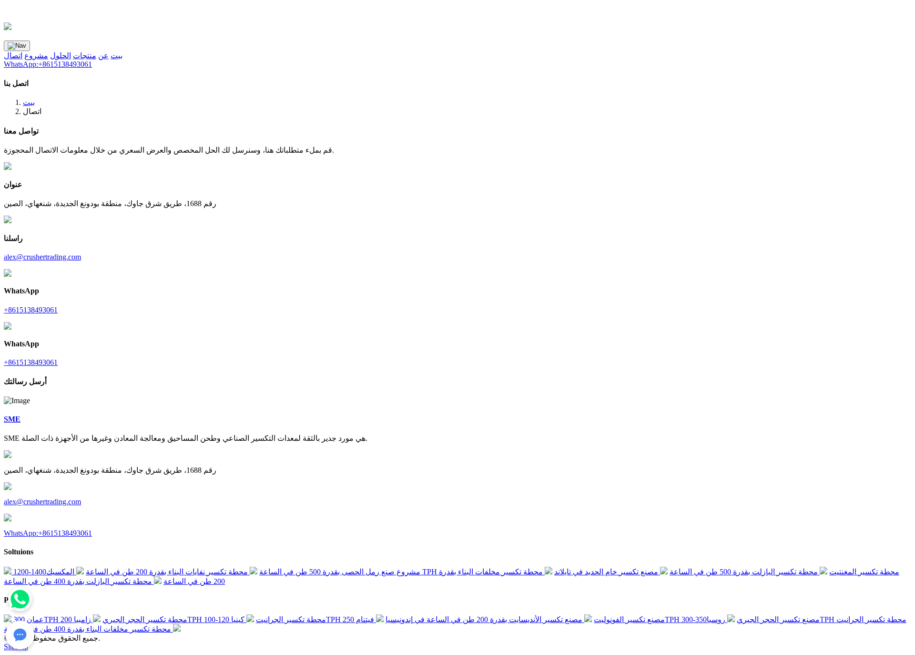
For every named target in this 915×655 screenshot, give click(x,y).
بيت (116, 56)
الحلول (60, 56)
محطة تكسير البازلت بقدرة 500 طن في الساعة (745, 572)
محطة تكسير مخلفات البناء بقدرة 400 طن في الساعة (88, 629)
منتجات (84, 56)
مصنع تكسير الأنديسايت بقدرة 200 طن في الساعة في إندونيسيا (485, 619)
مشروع (36, 56)
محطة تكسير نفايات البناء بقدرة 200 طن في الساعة (168, 572)
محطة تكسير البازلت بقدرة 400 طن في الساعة (79, 581)
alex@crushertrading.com (42, 257)
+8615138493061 (31, 310)
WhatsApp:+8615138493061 (48, 64)
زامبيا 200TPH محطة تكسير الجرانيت (193, 619)
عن (103, 56)
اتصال (13, 56)
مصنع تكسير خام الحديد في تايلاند (607, 572)
